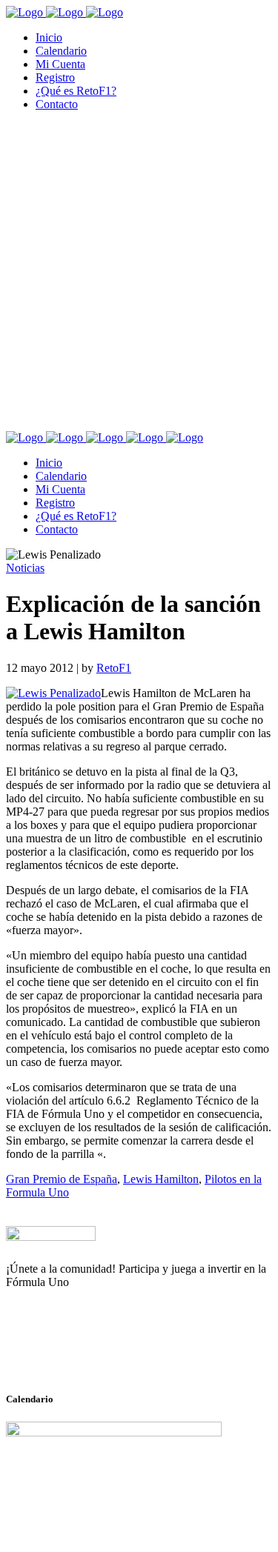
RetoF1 (113, 668)
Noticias (25, 568)
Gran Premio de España (61, 1179)
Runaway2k (77, 1354)
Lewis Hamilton (161, 1179)
